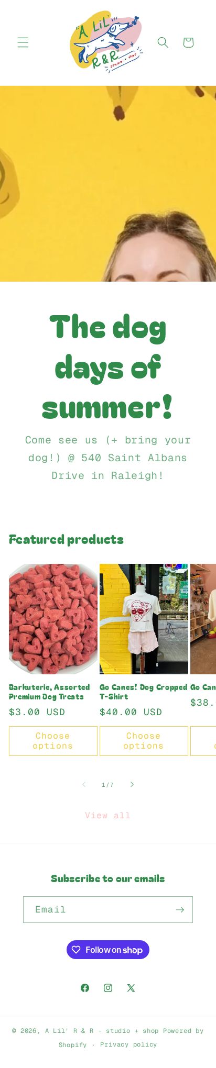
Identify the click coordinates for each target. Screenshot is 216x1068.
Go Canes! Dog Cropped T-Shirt (144, 692)
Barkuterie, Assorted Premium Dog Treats (49, 692)
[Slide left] (83, 784)
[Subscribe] (179, 910)
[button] (23, 42)
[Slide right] (132, 784)
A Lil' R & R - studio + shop (102, 1031)
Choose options (53, 741)
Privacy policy (128, 1044)
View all (108, 815)
